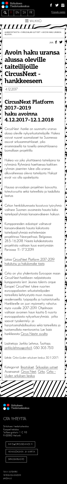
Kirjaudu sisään (58, 12)
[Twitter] (56, 5)
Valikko (35, 21)
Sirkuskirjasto (16, 459)
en (17, 12)
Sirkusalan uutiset (30, 32)
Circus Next (28, 371)
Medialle (7, 478)
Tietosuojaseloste (12, 475)
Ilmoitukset (27, 367)
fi (11, 12)
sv (24, 12)
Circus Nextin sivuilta (34, 334)
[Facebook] (51, 5)
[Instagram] (62, 5)
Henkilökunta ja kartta (21, 452)
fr (30, 12)
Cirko (41, 371)
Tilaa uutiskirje (10, 472)
